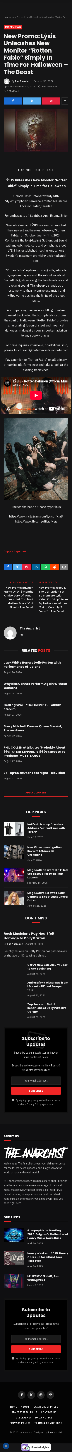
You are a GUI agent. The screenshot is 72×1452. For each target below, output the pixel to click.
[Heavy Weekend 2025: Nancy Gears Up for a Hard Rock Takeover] (14, 1258)
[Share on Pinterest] (51, 101)
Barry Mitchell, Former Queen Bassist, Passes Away (33, 728)
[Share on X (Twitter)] (32, 101)
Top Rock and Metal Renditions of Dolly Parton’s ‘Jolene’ (46, 1008)
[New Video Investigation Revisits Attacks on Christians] (14, 852)
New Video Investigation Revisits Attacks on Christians (44, 851)
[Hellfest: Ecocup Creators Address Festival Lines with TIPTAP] (14, 829)
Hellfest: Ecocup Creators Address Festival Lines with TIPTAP (46, 828)
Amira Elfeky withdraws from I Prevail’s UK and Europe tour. (47, 986)
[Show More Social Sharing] (64, 101)
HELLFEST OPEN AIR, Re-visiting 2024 (43, 1278)
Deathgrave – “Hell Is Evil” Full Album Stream (32, 707)
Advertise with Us (24, 1412)
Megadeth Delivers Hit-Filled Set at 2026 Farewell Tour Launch (47, 873)
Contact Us (49, 1412)
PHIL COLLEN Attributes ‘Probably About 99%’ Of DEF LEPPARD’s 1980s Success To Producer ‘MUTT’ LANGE (34, 751)
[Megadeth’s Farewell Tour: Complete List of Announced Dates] (14, 898)
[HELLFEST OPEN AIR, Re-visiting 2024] (14, 1281)
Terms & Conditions (48, 1423)
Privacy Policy (34, 1104)
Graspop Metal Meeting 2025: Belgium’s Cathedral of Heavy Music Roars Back (47, 1234)
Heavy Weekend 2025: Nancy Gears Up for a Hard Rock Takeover (47, 1257)
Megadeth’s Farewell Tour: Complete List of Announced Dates (47, 896)
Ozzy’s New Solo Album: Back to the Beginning (47, 966)
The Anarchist (23, 81)
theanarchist (55, 1432)
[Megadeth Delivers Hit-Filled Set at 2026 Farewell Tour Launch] (14, 875)
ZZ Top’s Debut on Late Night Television (34, 773)
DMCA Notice (43, 1417)
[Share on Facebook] (13, 101)
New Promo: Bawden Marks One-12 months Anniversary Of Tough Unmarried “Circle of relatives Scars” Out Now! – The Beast (18, 597)
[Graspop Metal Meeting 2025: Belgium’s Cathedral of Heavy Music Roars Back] (14, 1235)
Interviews (13, 27)
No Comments (49, 86)
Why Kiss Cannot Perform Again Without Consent (35, 686)
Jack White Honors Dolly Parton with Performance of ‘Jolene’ (32, 664)
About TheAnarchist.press (39, 1406)
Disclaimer (23, 1417)
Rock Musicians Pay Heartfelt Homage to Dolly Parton (29, 935)
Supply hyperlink (15, 551)
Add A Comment (36, 792)
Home (7, 17)
